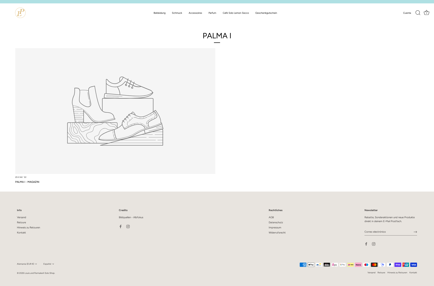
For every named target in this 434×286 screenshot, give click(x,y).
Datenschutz (276, 222)
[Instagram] (128, 226)
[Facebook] (120, 226)
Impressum (275, 227)
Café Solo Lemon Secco (236, 12)
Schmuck (177, 12)
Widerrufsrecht (277, 232)
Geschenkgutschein (266, 12)
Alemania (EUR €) (25, 264)
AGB (271, 217)
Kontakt (21, 232)
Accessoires (195, 12)
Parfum (212, 12)
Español (47, 264)
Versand (21, 217)
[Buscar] (418, 13)
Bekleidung (159, 12)
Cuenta (407, 12)
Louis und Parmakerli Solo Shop (40, 273)
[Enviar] (415, 232)
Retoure (21, 222)
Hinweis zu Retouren (28, 227)
